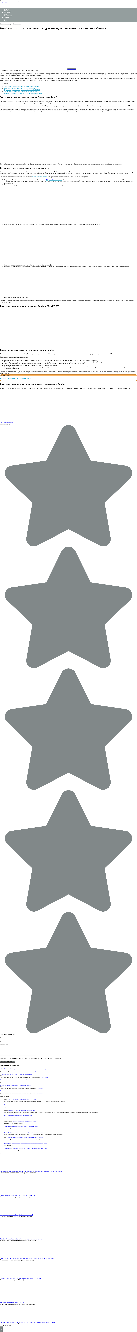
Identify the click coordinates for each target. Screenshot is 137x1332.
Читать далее (38, 1071)
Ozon (5, 14)
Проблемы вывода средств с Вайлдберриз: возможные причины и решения (29, 1132)
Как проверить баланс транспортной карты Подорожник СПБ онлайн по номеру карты (28, 1322)
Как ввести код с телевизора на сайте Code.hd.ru (15, 378)
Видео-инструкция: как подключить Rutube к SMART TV (22, 90)
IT (4, 19)
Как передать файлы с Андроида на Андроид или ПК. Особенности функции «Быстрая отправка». (31, 1171)
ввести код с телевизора (39, 177)
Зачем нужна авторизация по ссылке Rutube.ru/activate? (21, 86)
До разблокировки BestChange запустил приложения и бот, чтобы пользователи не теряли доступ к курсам (26, 1068)
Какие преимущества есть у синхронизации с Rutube (20, 91)
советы (10, 422)
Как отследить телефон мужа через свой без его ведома (25, 1126)
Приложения (8, 16)
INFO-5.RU (3, 3)
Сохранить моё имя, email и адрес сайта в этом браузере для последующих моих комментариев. (32, 1058)
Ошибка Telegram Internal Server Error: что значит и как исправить (21, 1239)
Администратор (7, 1126)
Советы (6, 9)
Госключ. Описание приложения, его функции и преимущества (20, 1278)
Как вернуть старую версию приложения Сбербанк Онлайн (22, 1099)
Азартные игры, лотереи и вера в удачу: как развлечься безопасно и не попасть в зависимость (22, 1079)
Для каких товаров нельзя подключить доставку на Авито (21, 1104)
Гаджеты (6, 17)
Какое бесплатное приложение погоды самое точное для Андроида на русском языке (27, 1258)
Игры (5, 21)
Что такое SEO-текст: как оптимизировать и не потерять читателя (15, 1085)
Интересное (7, 11)
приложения (4, 422)
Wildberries (7, 12)
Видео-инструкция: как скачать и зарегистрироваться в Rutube (24, 93)
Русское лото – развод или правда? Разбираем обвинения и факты (16, 1074)
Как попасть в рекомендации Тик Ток (12, 1302)
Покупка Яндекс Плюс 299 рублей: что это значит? (16, 1215)
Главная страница (5, 24)
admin (5, 1104)
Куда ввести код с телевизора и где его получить (19, 88)
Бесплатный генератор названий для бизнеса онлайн (19, 1115)
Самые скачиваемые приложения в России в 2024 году (17, 1195)
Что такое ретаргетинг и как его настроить (10, 1090)
